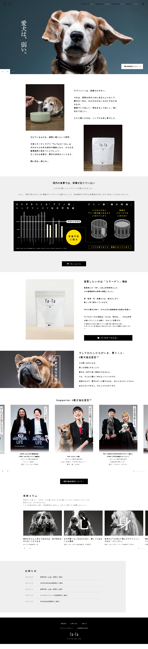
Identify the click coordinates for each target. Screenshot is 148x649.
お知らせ (84, 623)
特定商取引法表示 (83, 628)
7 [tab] (142, 471)
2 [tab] (14, 71)
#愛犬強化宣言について (131, 66)
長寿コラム (132, 4)
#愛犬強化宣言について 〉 (74, 481)
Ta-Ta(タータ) (87, 4)
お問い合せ (74, 623)
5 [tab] (139, 471)
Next (7, 71)
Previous (2, 71)
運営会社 (63, 623)
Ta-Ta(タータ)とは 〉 (110, 338)
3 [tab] (16, 71)
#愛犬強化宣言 (103, 4)
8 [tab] (144, 471)
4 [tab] (138, 471)
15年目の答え (118, 4)
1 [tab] (13, 71)
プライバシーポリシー (66, 628)
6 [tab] (141, 471)
